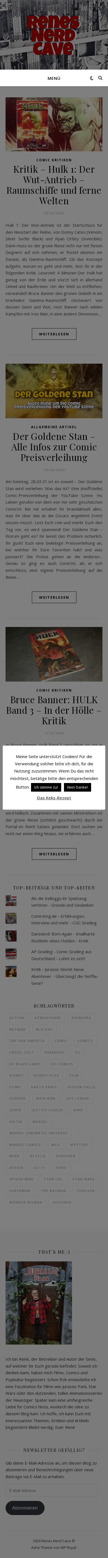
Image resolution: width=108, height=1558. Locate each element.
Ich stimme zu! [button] (46, 787)
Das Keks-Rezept (54, 797)
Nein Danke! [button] (77, 787)
